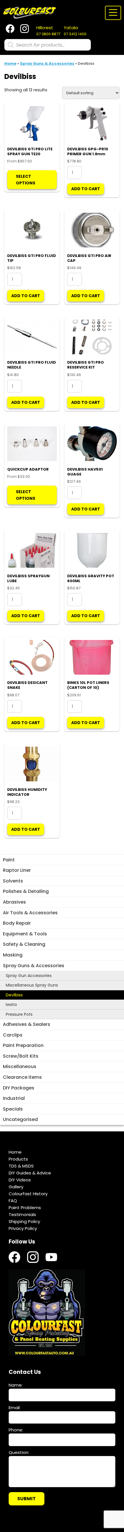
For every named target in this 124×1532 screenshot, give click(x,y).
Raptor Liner (17, 870)
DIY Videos (20, 1180)
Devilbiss (14, 995)
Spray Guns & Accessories (33, 965)
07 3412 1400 (75, 31)
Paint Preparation (23, 1045)
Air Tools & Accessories (30, 912)
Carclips (12, 1035)
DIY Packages (18, 1088)
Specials (13, 1109)
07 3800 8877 (48, 31)
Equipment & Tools (25, 933)
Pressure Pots (19, 1014)
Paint (9, 859)
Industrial (14, 1098)
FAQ (13, 1201)
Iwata (11, 1004)
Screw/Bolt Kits (20, 1056)
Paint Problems (25, 1207)
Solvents (13, 881)
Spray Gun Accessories (29, 975)
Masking (12, 955)
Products (18, 1159)
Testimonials (22, 1214)
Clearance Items (22, 1077)
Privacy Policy (23, 1228)
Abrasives (14, 902)
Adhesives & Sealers (26, 1024)
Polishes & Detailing (26, 891)
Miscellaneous (19, 1066)
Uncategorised (20, 1119)
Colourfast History (28, 1194)
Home (10, 63)
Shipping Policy (24, 1221)
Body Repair (17, 923)
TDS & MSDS (21, 1166)
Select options (25, 179)
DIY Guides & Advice (30, 1173)
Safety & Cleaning (24, 944)
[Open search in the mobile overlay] (47, 45)
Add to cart (85, 189)
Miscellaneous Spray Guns (32, 985)
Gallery (16, 1187)
